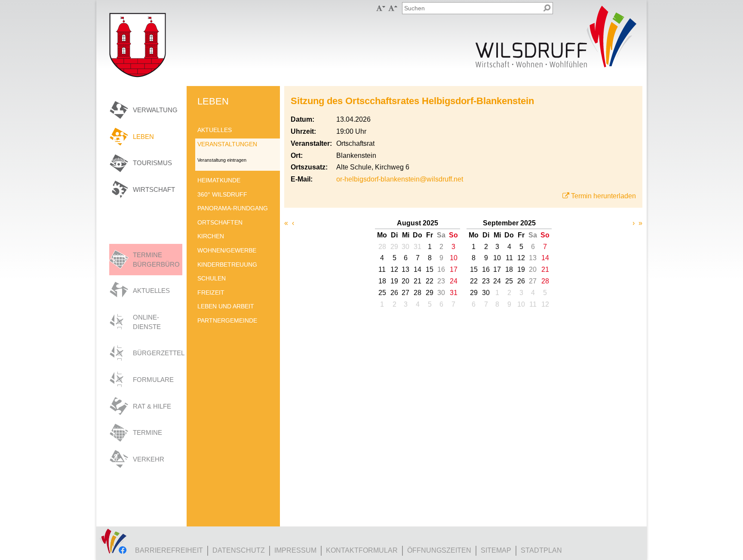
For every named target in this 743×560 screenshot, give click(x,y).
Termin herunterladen (603, 196)
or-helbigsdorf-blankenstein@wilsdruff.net (399, 179)
